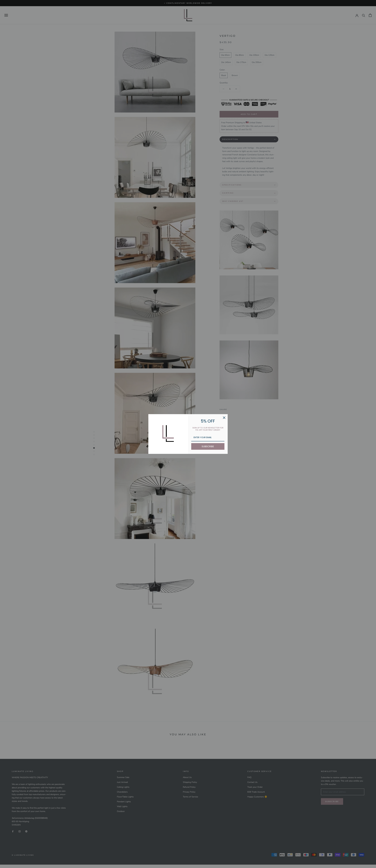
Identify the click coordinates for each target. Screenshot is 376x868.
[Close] (224, 417)
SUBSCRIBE (208, 446)
